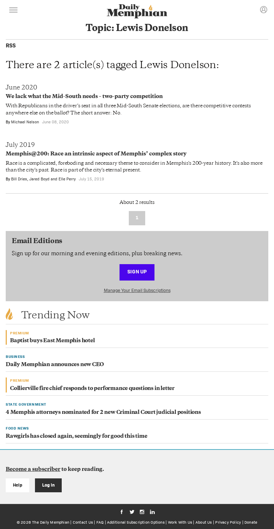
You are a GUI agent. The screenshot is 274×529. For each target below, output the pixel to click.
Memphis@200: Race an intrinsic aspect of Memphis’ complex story (96, 154)
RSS (11, 45)
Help (17, 485)
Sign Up (137, 271)
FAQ (100, 522)
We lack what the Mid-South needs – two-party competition (84, 96)
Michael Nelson (25, 122)
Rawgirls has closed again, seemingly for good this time (76, 436)
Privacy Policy (228, 522)
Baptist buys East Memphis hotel (52, 341)
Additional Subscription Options (135, 522)
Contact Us (83, 522)
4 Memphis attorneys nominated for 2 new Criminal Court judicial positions (103, 412)
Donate (250, 522)
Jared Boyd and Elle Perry (52, 179)
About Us (204, 522)
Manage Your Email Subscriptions (137, 290)
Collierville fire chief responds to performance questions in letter (92, 388)
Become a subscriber (33, 469)
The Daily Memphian (50, 522)
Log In (48, 485)
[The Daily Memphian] (137, 11)
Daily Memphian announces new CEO (55, 365)
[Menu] (13, 11)
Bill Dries (19, 179)
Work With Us (180, 522)
